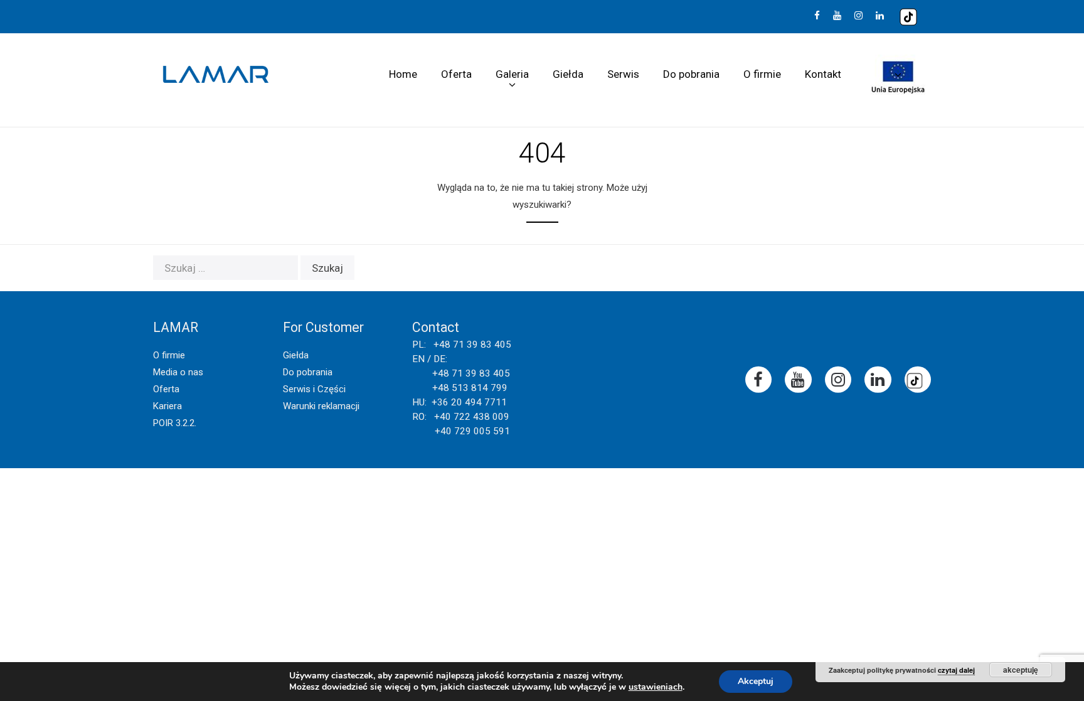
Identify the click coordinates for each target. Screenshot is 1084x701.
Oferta (456, 74)
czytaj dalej (956, 670)
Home (403, 74)
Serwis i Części (314, 389)
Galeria (512, 74)
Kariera (167, 406)
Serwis (623, 74)
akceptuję (1020, 669)
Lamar (216, 75)
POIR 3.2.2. (174, 423)
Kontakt (823, 74)
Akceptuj (755, 681)
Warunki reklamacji (321, 406)
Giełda (568, 74)
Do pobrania (691, 74)
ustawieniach (656, 687)
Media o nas (178, 372)
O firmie (762, 74)
